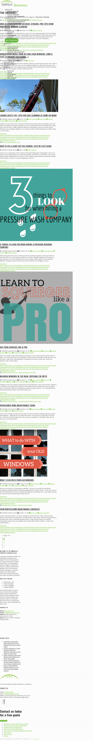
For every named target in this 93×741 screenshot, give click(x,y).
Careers (6, 736)
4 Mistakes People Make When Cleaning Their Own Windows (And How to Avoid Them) (12, 644)
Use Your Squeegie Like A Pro (13, 347)
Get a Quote (3, 721)
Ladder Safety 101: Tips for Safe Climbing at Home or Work (28, 115)
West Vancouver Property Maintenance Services (18, 731)
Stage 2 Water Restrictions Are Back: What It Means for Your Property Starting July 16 (12, 662)
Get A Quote (7, 732)
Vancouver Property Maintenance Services (16, 724)
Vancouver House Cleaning (11, 47)
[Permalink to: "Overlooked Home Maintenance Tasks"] (20, 401)
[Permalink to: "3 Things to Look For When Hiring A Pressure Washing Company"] (36, 240)
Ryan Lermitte (24, 43)
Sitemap (35, 739)
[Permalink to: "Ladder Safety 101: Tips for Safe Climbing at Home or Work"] (29, 111)
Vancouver (47, 43)
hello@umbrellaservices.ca (12, 612)
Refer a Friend (8, 734)
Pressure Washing (14, 43)
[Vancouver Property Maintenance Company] (7, 4)
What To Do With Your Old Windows (17, 480)
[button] (20, 5)
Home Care (30, 60)
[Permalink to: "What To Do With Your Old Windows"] (23, 476)
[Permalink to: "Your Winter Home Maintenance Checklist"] (16, 505)
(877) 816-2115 (9, 611)
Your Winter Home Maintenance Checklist (20, 509)
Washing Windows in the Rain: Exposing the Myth (23, 376)
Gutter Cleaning (4, 43)
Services (9, 353)
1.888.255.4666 (8, 692)
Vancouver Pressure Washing (28, 47)
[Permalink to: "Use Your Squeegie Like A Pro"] (36, 343)
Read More (3, 41)
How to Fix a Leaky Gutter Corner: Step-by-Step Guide (26, 146)
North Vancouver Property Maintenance (15, 725)
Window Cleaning (37, 30)
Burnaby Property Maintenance (13, 727)
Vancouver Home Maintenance (30, 45)
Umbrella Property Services (36, 43)
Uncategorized (11, 121)
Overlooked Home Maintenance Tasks (17, 405)
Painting (10, 382)
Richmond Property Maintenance (13, 729)
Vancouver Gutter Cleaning (13, 45)
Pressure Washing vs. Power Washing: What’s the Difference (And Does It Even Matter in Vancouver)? (12, 651)
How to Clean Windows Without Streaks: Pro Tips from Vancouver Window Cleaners (26, 25)
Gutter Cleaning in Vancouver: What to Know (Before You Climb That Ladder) (12, 657)
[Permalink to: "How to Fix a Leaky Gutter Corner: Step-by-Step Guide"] (10, 142)
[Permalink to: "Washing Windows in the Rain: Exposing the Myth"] (18, 372)
